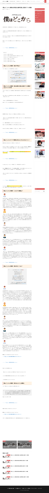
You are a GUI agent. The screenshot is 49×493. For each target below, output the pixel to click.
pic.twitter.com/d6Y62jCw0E (18, 280)
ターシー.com (5, 1)
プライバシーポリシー (33, 1)
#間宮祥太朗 (22, 74)
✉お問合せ (28, 1)
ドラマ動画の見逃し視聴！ (8, 3)
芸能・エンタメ (24, 1)
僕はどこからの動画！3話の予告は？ (8, 54)
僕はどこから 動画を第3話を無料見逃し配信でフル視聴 (22, 3)
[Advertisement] (17, 429)
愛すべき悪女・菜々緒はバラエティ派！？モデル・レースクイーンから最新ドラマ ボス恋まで (40, 157)
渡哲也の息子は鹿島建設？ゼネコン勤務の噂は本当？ (40, 79)
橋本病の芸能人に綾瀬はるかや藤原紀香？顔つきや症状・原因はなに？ (40, 98)
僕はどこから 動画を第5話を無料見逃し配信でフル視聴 (19, 471)
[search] (44, 191)
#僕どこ (19, 71)
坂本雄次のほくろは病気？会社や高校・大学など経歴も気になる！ (39, 61)
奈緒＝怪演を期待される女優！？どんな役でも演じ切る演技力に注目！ (40, 138)
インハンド (43, 82)
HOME (4, 3)
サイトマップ (38, 1)
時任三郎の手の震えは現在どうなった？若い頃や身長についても (39, 88)
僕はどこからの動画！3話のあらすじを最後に (9, 61)
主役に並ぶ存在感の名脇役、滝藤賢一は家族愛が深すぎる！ (40, 147)
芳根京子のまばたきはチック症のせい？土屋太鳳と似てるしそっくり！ (39, 70)
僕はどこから (14, 3)
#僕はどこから (22, 77)
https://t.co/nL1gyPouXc (22, 78)
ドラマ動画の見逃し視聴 (12, 1)
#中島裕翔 (16, 74)
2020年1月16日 (24, 81)
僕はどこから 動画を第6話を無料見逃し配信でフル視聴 (19, 460)
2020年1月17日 (24, 283)
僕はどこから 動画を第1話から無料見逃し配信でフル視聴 (20, 476)
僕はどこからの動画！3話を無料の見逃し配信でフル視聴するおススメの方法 (13, 55)
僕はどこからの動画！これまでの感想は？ (9, 58)
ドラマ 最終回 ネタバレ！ (19, 1)
